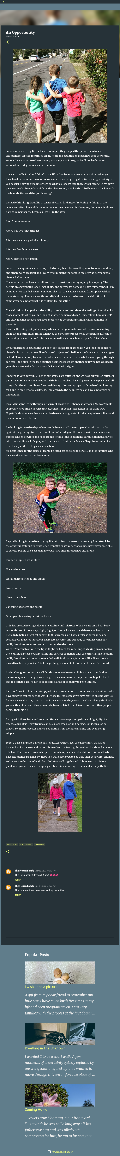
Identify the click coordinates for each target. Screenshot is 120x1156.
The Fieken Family (24, 870)
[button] (7, 42)
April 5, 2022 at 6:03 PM (45, 871)
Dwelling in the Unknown (45, 1048)
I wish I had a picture (41, 987)
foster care (25, 845)
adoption (12, 845)
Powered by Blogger (62, 1152)
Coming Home (36, 1110)
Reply (18, 880)
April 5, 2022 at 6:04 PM (45, 886)
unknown (39, 845)
